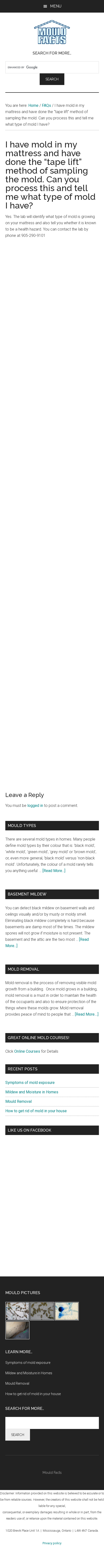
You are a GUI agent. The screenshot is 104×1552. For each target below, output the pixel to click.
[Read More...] (54, 870)
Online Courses (27, 1051)
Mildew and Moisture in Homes (31, 1092)
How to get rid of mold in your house (36, 1111)
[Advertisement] (52, 297)
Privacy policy (52, 1543)
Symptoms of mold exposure (30, 1082)
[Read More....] (86, 1014)
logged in (35, 805)
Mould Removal (18, 1101)
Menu (55, 6)
